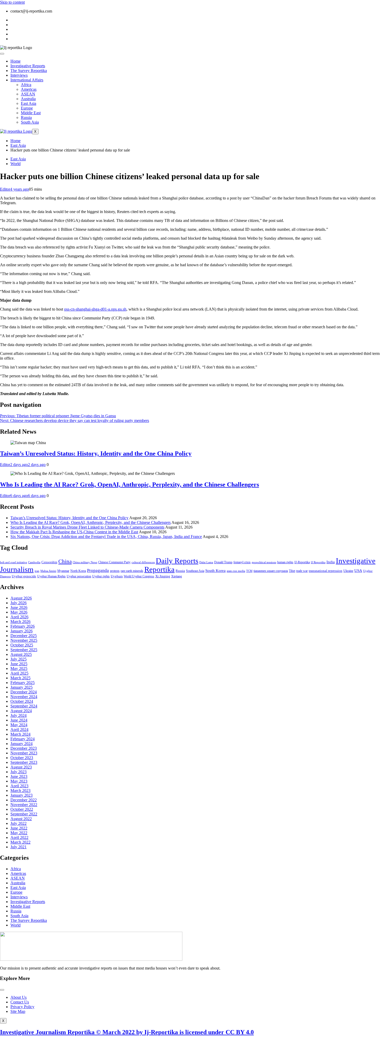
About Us (18, 997)
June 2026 (18, 607)
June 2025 (18, 664)
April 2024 (19, 729)
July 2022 (18, 823)
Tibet (292, 571)
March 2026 (20, 621)
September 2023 (23, 762)
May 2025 (18, 668)
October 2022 (21, 809)
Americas (28, 89)
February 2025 (22, 682)
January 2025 (21, 687)
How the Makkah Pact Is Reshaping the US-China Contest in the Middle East (74, 532)
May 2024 (18, 725)
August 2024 (21, 711)
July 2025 (18, 659)
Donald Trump (223, 562)
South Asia (30, 122)
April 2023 (19, 786)
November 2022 (23, 804)
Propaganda (98, 570)
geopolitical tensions (264, 562)
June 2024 (18, 720)
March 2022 (20, 842)
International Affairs (26, 80)
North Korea (78, 571)
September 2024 (23, 706)
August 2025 (21, 654)
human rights (285, 562)
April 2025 (19, 673)
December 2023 (23, 748)
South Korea (215, 570)
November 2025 (23, 640)
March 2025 (20, 678)
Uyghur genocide (24, 576)
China (65, 561)
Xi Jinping (162, 576)
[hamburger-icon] (2, 54)
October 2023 (21, 757)
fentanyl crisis (242, 562)
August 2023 (21, 767)
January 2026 (21, 631)
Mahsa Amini (48, 571)
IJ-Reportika (302, 562)
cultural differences (143, 562)
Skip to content (12, 2)
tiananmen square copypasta (271, 571)
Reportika (159, 569)
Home (15, 61)
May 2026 (18, 612)
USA (358, 570)
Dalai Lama (206, 562)
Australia (28, 98)
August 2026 (21, 598)
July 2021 (18, 847)
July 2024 (18, 715)
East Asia (28, 103)
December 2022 (23, 800)
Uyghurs (117, 576)
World (15, 163)
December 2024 (23, 692)
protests (115, 571)
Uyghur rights (101, 576)
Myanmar (63, 571)
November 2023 (23, 753)
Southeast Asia (195, 571)
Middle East (31, 113)
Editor (5, 189)
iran (37, 571)
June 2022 (18, 828)
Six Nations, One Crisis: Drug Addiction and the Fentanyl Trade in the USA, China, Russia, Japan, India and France (106, 536)
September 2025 (23, 649)
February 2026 (22, 626)
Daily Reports (177, 560)
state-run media (236, 571)
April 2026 (19, 617)
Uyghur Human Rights (51, 576)
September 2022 (23, 814)
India (330, 562)
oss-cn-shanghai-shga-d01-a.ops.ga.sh (95, 309)
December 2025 (23, 635)
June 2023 (18, 776)
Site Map (17, 1011)
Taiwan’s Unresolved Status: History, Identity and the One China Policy (95, 453)
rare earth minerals (132, 571)
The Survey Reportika (28, 70)
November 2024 (23, 696)
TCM (249, 571)
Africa (26, 84)
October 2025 (21, 645)
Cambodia (34, 562)
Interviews (19, 75)
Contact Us (19, 1002)
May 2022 (18, 833)
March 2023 (20, 790)
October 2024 (21, 701)
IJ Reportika (318, 562)
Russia (26, 117)
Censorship (49, 562)
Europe (27, 108)
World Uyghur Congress (139, 576)
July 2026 (18, 603)
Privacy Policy (22, 1006)
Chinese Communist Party (114, 562)
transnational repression (325, 571)
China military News (85, 562)
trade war (302, 571)
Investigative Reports (27, 66)
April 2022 (19, 837)
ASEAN (28, 94)
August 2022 (21, 818)
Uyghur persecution (79, 576)
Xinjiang (176, 576)
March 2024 (20, 734)
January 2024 (21, 743)
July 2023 (18, 772)
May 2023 (18, 781)
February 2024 (22, 739)
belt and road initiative (13, 562)
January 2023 (21, 795)
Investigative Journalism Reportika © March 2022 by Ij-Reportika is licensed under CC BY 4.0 (127, 1032)
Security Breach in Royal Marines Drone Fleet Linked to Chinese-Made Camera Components (87, 527)
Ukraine (348, 571)
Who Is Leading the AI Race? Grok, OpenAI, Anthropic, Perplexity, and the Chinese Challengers (129, 484)
